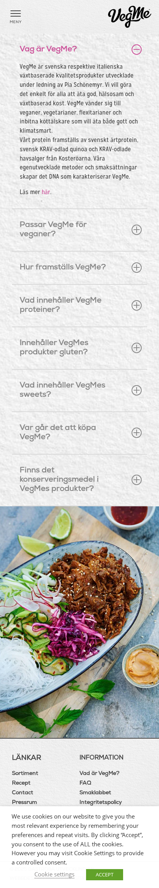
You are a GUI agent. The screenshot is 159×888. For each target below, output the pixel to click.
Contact (22, 793)
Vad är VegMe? (100, 773)
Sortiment (25, 773)
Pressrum (24, 802)
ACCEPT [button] (104, 874)
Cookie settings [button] (54, 874)
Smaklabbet (95, 793)
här (46, 192)
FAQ (85, 783)
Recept (21, 783)
